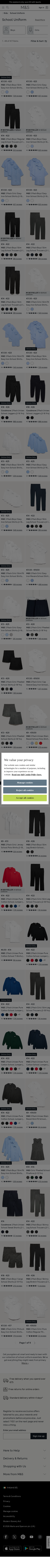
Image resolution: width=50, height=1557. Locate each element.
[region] (25, 779)
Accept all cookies (25, 798)
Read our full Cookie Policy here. (27, 774)
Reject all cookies (25, 790)
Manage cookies (25, 782)
